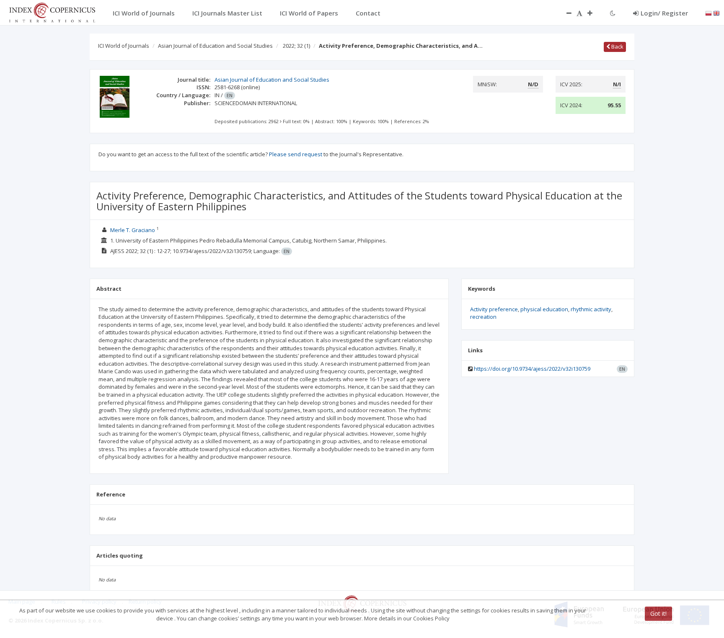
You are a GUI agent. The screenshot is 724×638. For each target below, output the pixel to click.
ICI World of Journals (123, 45)
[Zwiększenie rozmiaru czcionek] (594, 13)
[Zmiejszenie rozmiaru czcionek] (565, 13)
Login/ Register (664, 13)
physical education (544, 309)
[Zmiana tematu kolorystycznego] (612, 13)
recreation (483, 316)
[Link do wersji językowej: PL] (708, 12)
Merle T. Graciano (132, 230)
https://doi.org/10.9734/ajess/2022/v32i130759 (532, 368)
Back (616, 46)
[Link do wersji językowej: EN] (716, 12)
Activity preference (494, 309)
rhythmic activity (591, 309)
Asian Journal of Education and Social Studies (215, 45)
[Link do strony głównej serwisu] (52, 11)
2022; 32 (296, 45)
